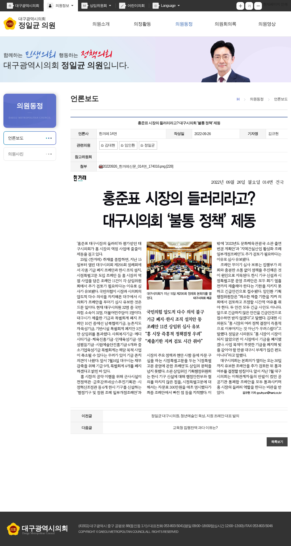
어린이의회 (136, 6)
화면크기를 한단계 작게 (258, 6)
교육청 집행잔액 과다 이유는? (195, 428)
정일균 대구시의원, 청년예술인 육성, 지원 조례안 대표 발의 (195, 416)
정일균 (149, 145)
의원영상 (267, 23)
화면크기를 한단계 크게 (240, 6)
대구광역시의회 (27, 6)
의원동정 (184, 23)
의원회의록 (225, 23)
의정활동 (142, 23)
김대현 (110, 145)
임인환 (130, 145)
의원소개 (101, 23)
